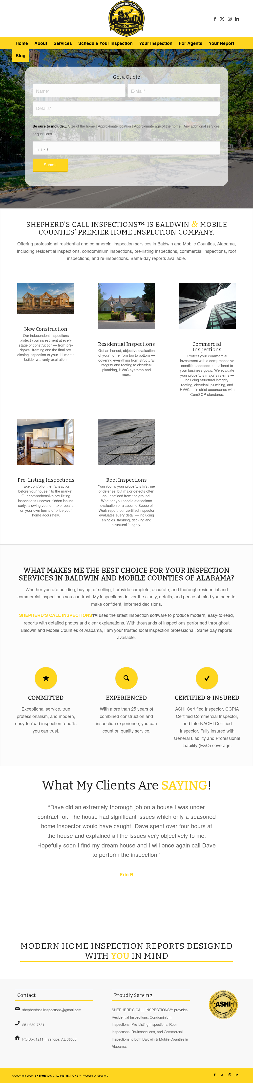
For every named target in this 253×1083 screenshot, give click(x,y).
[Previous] (23, 809)
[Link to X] (222, 18)
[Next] (229, 809)
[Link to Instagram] (229, 18)
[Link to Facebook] (214, 18)
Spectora (102, 1075)
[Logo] (126, 18)
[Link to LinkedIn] (237, 18)
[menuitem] (21, 43)
